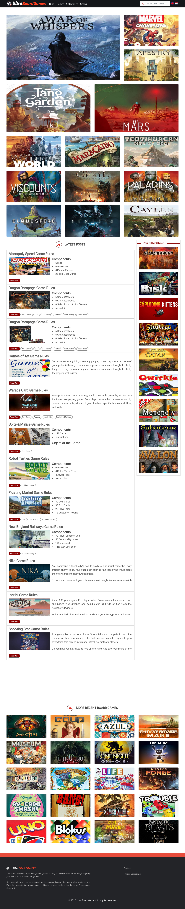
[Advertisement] (70, 682)
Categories (72, 3)
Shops (83, 3)
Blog (51, 3)
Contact (127, 868)
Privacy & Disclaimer (132, 874)
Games (60, 3)
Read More (14, 281)
